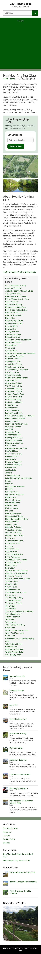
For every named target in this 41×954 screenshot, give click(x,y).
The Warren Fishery (13, 603)
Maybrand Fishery (12, 503)
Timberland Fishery (13, 614)
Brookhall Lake (11, 345)
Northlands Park (12, 522)
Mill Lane (9, 511)
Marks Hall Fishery (13, 500)
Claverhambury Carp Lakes (16, 370)
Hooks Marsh (10, 459)
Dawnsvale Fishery (13, 399)
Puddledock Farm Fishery (16, 560)
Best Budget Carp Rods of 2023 (16, 860)
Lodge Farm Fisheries (14, 494)
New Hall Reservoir (13, 514)
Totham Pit (9, 619)
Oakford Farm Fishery (14, 535)
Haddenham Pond (13, 435)
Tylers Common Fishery (15, 625)
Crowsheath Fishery (13, 389)
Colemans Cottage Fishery (16, 378)
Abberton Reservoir (13, 288)
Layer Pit (9, 484)
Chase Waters (11, 351)
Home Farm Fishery (13, 454)
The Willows (10, 606)
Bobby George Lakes (14, 321)
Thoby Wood (10, 608)
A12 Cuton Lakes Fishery (15, 285)
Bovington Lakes (12, 332)
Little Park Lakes (12, 492)
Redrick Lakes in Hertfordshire (23, 882)
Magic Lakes (10, 497)
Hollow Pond (10, 446)
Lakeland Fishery (12, 475)
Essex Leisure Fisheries (15, 418)
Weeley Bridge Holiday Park (17, 630)
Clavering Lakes (12, 372)
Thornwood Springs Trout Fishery (19, 611)
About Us (7, 832)
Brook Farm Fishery (13, 342)
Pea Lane (9, 546)
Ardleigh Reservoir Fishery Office (19, 291)
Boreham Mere (11, 326)
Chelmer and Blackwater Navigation (20, 353)
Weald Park (10, 628)
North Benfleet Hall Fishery (16, 519)
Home (5, 79)
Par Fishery (10, 538)
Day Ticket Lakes (20, 3)
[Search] (35, 13)
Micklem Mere (11, 505)
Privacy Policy (9, 839)
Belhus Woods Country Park (17, 299)
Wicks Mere (10, 636)
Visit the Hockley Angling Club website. (19, 272)
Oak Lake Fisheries (13, 527)
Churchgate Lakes (13, 361)
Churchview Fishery (13, 364)
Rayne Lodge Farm (13, 562)
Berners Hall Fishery (13, 304)
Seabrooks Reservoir (14, 576)
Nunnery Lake (11, 524)
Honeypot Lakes (12, 456)
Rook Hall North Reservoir (16, 573)
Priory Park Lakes (12, 557)
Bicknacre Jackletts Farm (15, 307)
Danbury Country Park (14, 394)
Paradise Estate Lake (14, 541)
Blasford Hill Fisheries (14, 313)
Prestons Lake (11, 552)
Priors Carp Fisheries (14, 554)
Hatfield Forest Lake (13, 440)
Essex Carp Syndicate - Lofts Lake (19, 416)
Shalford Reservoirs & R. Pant (17, 579)
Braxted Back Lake (13, 334)
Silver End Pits (11, 584)
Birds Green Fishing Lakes (16, 310)
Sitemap (6, 843)
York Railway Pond (13, 655)
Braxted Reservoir (12, 337)
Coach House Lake (13, 375)
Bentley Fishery (11, 302)
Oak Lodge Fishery (13, 532)
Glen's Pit (9, 429)
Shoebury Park (11, 581)
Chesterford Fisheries (14, 356)
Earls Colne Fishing (13, 410)
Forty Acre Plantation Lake (16, 424)
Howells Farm (11, 467)
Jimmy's (8, 473)
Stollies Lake (10, 595)
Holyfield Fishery (12, 451)
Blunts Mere (10, 318)
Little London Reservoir (15, 486)
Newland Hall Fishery (14, 516)
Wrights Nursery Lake (14, 652)
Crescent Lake (11, 380)
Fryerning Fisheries (13, 427)
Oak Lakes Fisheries (13, 530)
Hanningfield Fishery (14, 437)
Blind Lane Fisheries (13, 315)
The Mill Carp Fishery (14, 598)
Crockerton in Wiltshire (14, 903)
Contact (6, 836)
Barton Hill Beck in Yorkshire (22, 872)
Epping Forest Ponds (14, 413)
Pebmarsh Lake (12, 549)
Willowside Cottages (13, 644)
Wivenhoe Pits (11, 647)
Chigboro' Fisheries (13, 359)
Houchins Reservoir (13, 462)
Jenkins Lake (10, 470)
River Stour (10, 568)
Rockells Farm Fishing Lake (16, 570)
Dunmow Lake (11, 408)
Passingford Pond (12, 543)
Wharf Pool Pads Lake (14, 633)
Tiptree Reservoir (12, 617)
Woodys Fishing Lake (14, 649)
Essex (12, 79)
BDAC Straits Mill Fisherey (16, 296)
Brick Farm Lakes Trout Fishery (18, 340)
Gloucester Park (12, 432)
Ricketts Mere (11, 565)
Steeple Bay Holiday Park (16, 592)
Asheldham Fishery (13, 294)
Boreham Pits (11, 329)
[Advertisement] (20, 47)
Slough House (11, 587)
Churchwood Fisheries (14, 367)
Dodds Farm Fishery (13, 402)
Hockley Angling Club (14, 443)
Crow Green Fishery (13, 383)
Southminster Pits (12, 590)
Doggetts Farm (11, 405)
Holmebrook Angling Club (16, 448)
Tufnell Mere (10, 622)
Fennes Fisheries (12, 421)
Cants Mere (10, 348)
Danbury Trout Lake (13, 397)
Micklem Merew (12, 508)
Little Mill (9, 489)
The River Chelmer (13, 600)
